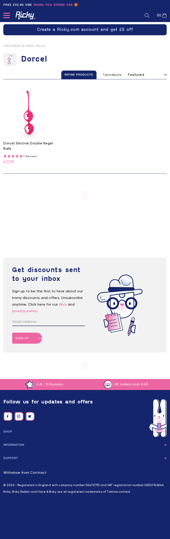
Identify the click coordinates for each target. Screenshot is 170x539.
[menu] (6, 16)
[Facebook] (7, 416)
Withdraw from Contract (24, 473)
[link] (29, 125)
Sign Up (22, 338)
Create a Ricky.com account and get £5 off (85, 30)
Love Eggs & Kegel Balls (24, 46)
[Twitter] (29, 416)
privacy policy (24, 311)
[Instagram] (18, 416)
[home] (25, 15)
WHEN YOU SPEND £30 (53, 5)
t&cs (63, 304)
